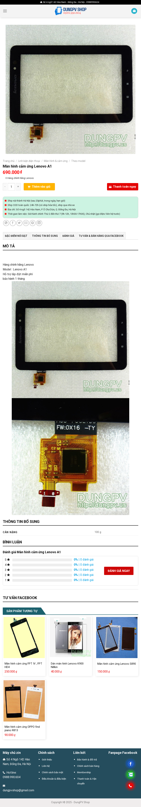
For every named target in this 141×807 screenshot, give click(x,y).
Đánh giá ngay (119, 571)
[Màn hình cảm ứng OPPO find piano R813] (24, 700)
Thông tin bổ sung (45, 235)
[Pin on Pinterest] (33, 223)
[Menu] (5, 10)
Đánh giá (68, 235)
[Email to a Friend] (26, 223)
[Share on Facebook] (13, 223)
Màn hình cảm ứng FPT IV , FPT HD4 (23, 665)
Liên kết (79, 753)
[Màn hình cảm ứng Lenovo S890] (117, 637)
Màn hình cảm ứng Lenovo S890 (116, 663)
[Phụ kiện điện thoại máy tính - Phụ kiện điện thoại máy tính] (70, 11)
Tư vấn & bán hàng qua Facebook (101, 235)
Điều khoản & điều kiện (54, 778)
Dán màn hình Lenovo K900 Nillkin (67, 665)
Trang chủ (9, 160)
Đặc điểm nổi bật (16, 235)
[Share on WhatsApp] (6, 223)
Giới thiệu (47, 759)
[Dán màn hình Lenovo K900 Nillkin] (70, 637)
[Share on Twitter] (19, 223)
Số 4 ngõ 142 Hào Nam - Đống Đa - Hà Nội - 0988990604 (71, 2)
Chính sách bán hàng (88, 765)
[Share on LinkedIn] (39, 223)
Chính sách (46, 753)
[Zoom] (10, 149)
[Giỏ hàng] (134, 11)
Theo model (78, 160)
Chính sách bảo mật (52, 772)
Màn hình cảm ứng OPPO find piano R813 (22, 728)
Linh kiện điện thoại (29, 160)
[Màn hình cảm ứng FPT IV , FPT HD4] (24, 637)
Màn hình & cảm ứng (56, 160)
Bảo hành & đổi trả (87, 759)
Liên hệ (46, 765)
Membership (84, 772)
